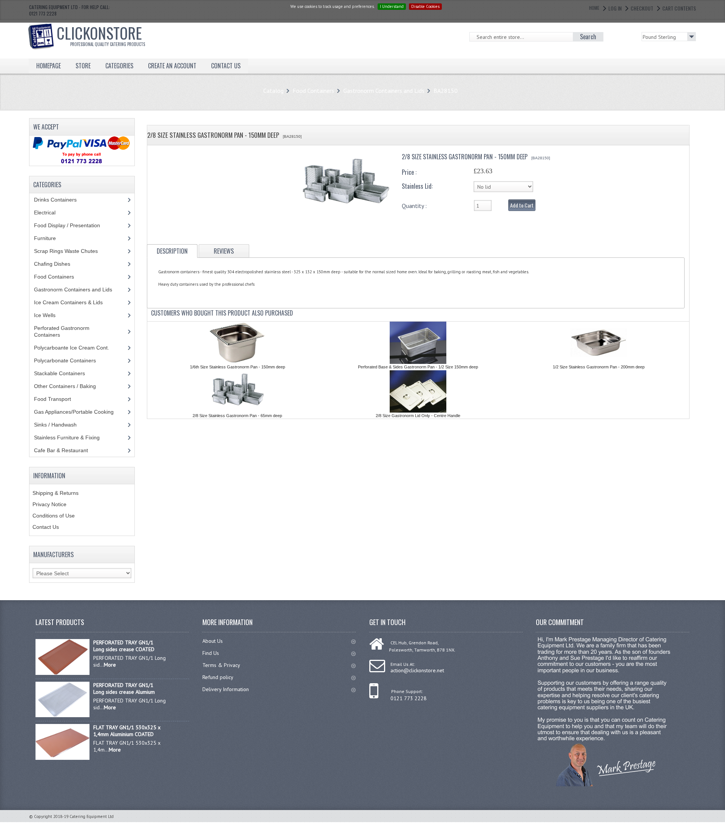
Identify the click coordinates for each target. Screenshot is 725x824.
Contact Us (45, 527)
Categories (119, 65)
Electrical (52, 212)
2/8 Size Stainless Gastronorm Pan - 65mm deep (237, 415)
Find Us (210, 653)
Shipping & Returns (55, 493)
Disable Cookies (425, 6)
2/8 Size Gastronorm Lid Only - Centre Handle (418, 415)
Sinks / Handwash (62, 425)
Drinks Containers (61, 200)
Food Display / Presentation (72, 225)
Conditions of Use (53, 516)
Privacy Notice (49, 504)
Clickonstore (101, 34)
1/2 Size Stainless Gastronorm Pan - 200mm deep (599, 367)
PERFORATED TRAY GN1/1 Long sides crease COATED (123, 646)
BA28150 (445, 90)
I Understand (392, 6)
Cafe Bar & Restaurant (68, 450)
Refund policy (217, 677)
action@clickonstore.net (417, 670)
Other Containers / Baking (70, 386)
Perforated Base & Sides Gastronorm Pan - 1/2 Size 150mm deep (418, 367)
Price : (409, 172)
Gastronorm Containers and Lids (383, 90)
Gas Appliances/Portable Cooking (79, 412)
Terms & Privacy (221, 665)
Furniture (50, 238)
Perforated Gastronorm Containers (61, 331)
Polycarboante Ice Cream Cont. (75, 348)
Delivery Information (225, 689)
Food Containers (313, 90)
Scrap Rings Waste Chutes (70, 251)
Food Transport (59, 399)
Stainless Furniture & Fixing (72, 437)
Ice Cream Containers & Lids (72, 302)
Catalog (273, 90)
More (110, 664)
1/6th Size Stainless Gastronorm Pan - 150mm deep (237, 367)
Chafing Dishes (58, 264)
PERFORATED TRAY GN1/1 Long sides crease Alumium (124, 688)
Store (83, 65)
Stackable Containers (63, 373)
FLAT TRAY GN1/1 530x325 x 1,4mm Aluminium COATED (126, 731)
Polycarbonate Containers (70, 360)
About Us (212, 641)
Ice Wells (49, 315)
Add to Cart (522, 205)
